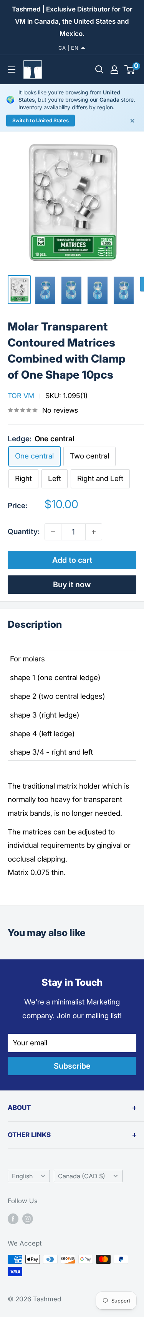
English (22, 1176)
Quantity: (24, 531)
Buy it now (72, 584)
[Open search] (99, 69)
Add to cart (72, 560)
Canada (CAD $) (81, 1176)
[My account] (114, 69)
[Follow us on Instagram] (27, 1218)
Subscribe (72, 1066)
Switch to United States (40, 120)
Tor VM (21, 396)
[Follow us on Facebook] (13, 1218)
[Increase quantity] (94, 532)
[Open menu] (11, 69)
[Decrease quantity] (53, 532)
